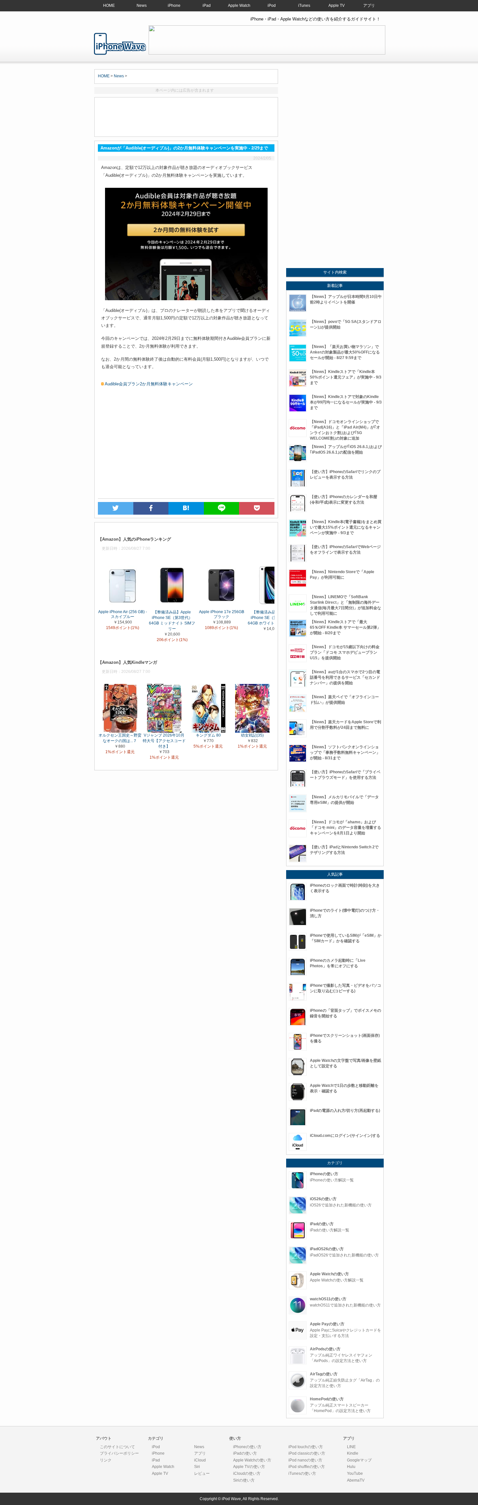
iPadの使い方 (245, 1453)
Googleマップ (359, 1460)
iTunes (304, 5)
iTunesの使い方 (302, 1473)
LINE (351, 1447)
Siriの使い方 (244, 1480)
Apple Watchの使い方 (252, 1460)
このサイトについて (117, 1447)
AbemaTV (356, 1480)
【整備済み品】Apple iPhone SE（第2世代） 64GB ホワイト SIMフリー (271, 617)
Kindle (352, 1453)
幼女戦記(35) (252, 735)
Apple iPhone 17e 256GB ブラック (221, 614)
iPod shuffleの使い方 (306, 1466)
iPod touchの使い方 (305, 1447)
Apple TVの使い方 (249, 1466)
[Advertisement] (186, 117)
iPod (272, 5)
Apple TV (336, 5)
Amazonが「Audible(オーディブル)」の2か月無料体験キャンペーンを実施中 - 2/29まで (120, 43)
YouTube (355, 1473)
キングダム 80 (208, 735)
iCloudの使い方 (246, 1473)
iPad (207, 5)
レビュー (202, 1473)
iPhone (174, 5)
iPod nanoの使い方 (305, 1460)
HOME (109, 5)
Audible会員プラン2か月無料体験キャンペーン (149, 383)
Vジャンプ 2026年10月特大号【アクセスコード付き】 (164, 741)
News (142, 5)
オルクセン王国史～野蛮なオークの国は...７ (120, 738)
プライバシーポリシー (119, 1453)
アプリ (369, 5)
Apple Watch (239, 5)
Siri (197, 1466)
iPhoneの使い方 (247, 1447)
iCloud (200, 1460)
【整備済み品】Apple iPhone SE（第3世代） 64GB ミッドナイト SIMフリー (172, 620)
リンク (106, 1460)
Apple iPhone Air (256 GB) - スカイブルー (122, 614)
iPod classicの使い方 (306, 1453)
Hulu (351, 1466)
